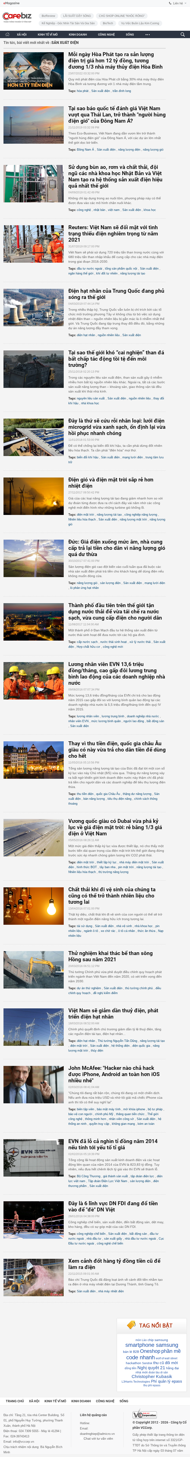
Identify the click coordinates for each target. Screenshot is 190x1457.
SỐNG (130, 34)
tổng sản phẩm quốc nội (121, 268)
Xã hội (34, 1401)
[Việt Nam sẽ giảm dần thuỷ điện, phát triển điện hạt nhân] (35, 1027)
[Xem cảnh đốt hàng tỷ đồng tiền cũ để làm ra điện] (35, 1277)
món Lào (141, 1340)
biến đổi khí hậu (87, 457)
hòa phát (83, 91)
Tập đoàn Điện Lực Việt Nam (107, 1181)
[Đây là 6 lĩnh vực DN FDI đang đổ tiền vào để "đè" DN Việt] (35, 1220)
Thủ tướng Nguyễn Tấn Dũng (117, 1041)
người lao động (134, 721)
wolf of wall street (166, 1358)
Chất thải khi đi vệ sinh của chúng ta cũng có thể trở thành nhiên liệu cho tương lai (111, 895)
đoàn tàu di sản (158, 1372)
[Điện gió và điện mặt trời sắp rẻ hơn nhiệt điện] (35, 496)
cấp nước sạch (87, 642)
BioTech (108, 23)
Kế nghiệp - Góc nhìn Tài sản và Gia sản (68, 23)
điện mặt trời (85, 514)
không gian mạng (123, 1123)
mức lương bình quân (106, 721)
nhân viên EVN (78, 721)
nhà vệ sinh (124, 926)
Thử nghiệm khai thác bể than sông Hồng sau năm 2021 (110, 956)
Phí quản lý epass (166, 1381)
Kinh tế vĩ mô (55, 1401)
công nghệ (84, 210)
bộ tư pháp (155, 1109)
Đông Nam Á (85, 149)
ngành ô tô (91, 931)
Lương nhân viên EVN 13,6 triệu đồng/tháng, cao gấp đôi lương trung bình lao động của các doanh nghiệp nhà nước (116, 673)
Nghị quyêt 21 (151, 1367)
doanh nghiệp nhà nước (143, 716)
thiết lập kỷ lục (107, 862)
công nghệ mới (113, 646)
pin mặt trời (126, 867)
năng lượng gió (153, 149)
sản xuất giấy (113, 1238)
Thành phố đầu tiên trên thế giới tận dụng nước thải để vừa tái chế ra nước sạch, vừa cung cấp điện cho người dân (115, 611)
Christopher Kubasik (152, 1376)
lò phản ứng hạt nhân (84, 588)
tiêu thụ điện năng (119, 798)
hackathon (133, 1363)
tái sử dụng (84, 926)
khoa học (150, 210)
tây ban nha (107, 867)
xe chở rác (108, 931)
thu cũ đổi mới (165, 1363)
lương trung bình (113, 716)
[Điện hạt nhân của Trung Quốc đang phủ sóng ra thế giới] (35, 307)
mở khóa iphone (134, 1109)
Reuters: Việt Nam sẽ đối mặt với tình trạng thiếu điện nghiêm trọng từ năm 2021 (113, 233)
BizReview (48, 16)
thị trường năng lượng (113, 872)
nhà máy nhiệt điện (111, 1291)
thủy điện (97, 1050)
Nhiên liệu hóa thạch (82, 519)
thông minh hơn (95, 1119)
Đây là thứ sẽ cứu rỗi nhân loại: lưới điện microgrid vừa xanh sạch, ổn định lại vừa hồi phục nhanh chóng (116, 427)
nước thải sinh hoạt (113, 642)
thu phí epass (151, 1385)
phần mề (171, 1351)
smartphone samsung (151, 1345)
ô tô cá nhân (126, 931)
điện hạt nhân (86, 335)
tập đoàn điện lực (142, 1176)
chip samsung (158, 1340)
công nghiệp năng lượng (140, 514)
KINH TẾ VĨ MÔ (48, 34)
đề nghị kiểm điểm (105, 993)
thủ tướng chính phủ (139, 988)
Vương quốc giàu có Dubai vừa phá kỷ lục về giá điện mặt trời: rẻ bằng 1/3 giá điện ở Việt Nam (115, 827)
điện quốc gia (141, 1045)
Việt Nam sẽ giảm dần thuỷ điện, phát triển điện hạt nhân (113, 1013)
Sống (124, 1401)
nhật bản (99, 210)
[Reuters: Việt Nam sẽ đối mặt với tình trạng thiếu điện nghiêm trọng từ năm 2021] (35, 244)
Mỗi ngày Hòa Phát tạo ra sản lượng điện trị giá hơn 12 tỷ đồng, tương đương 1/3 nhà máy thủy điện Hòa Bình (115, 60)
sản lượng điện (110, 583)
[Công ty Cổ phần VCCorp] (145, 1413)
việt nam (114, 210)
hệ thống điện (120, 1045)
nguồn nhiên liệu (109, 335)
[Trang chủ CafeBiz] (7, 34)
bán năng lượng (94, 798)
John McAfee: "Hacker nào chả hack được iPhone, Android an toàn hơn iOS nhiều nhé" (114, 1074)
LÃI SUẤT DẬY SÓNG (77, 16)
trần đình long (122, 91)
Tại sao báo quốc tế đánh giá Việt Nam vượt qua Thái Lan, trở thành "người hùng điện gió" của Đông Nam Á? (117, 114)
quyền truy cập (99, 1123)
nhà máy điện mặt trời (134, 862)
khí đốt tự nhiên (106, 273)
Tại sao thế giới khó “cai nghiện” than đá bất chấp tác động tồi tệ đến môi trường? (116, 359)
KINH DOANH (78, 34)
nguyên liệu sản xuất (91, 398)
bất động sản (155, 721)
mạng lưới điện (132, 457)
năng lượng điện (129, 149)
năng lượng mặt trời (133, 519)
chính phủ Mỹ (104, 1114)
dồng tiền (130, 1368)
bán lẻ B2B (131, 1352)
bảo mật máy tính (108, 1109)
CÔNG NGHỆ (106, 34)
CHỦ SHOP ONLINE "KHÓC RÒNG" (122, 16)
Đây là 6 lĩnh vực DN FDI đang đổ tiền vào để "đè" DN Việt (113, 1206)
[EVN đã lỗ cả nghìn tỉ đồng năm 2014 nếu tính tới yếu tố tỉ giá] (35, 1158)
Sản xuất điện (100, 91)
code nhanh (140, 1357)
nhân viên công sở (121, 1119)
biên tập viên (85, 1109)
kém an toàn (146, 1123)
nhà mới (142, 1372)
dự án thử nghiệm (89, 988)
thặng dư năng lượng (137, 794)
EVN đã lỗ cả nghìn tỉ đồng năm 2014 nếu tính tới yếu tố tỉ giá (113, 1144)
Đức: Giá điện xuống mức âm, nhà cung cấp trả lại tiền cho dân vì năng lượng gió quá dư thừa (116, 548)
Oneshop (150, 1351)
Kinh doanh (81, 1401)
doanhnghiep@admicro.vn (97, 1434)
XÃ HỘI (22, 34)
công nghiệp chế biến (91, 1233)
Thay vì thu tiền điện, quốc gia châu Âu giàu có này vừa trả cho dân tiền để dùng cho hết (117, 749)
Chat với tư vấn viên (98, 1438)
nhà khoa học (90, 403)
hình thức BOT (87, 867)
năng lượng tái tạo (132, 273)
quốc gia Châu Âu (108, 794)
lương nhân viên (88, 716)
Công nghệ (105, 1401)
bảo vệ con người (80, 1114)
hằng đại (172, 1368)
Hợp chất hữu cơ (88, 646)
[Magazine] (11, 3)
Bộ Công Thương (88, 1176)
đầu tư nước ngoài (89, 268)
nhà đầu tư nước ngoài (140, 1238)
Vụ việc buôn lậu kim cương (140, 23)
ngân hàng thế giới (80, 273)
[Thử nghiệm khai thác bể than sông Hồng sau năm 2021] (35, 970)
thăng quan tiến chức (130, 1114)
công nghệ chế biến (110, 1243)
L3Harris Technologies (136, 1381)
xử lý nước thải (140, 642)
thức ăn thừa (146, 931)
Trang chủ (15, 1401)
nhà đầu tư (94, 1238)
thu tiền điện (85, 794)
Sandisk (147, 1363)
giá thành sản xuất (115, 1176)
